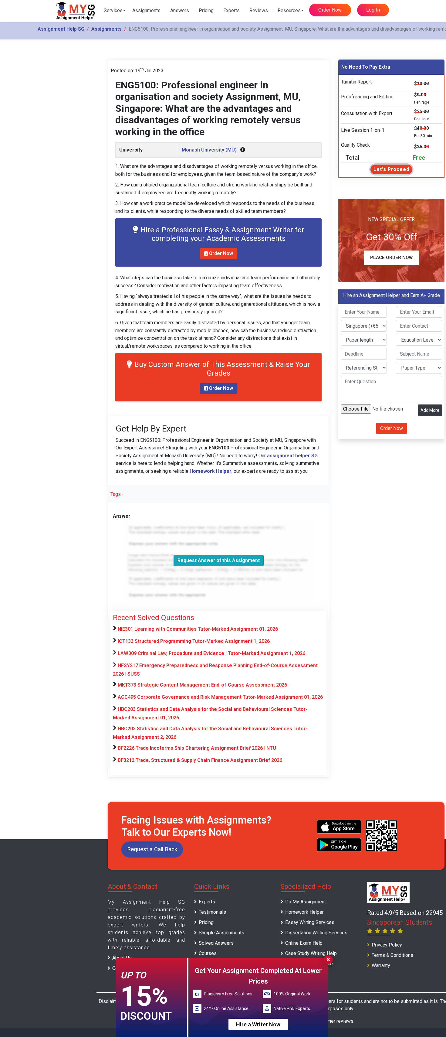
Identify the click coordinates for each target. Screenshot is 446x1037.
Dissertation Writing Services (316, 933)
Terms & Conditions (392, 955)
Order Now (330, 10)
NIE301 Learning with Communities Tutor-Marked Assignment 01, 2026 (198, 629)
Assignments (146, 10)
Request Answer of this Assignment (218, 560)
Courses (208, 953)
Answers (179, 10)
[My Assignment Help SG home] (76, 11)
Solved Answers (216, 943)
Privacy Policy (387, 945)
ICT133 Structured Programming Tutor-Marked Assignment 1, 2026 (194, 641)
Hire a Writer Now (258, 1024)
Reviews (258, 10)
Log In (373, 10)
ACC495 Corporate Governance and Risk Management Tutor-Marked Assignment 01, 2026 (220, 697)
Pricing (206, 10)
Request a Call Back (152, 849)
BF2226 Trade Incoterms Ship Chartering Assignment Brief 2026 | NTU (197, 748)
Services (113, 10)
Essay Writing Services (309, 922)
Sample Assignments (221, 933)
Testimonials (212, 912)
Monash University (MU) (209, 150)
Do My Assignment (305, 902)
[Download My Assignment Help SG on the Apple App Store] (339, 827)
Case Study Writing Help (311, 953)
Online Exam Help (304, 943)
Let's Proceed (391, 169)
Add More (430, 410)
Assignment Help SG (61, 29)
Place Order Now (391, 258)
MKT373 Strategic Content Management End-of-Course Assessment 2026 (202, 685)
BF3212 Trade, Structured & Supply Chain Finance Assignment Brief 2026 (200, 760)
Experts (231, 10)
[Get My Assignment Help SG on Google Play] (339, 845)
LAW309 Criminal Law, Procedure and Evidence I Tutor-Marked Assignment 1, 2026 (211, 653)
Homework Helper (304, 912)
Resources (289, 10)
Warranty (381, 965)
